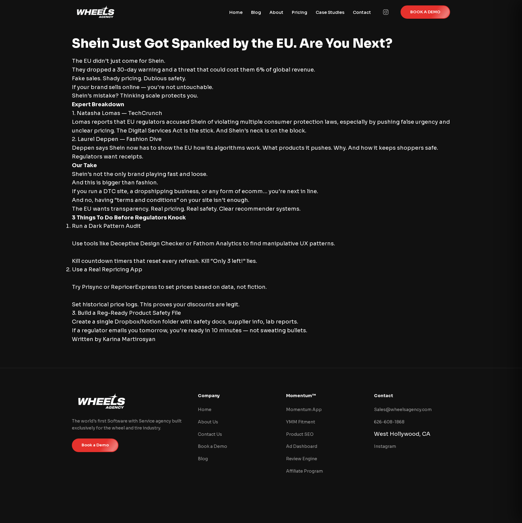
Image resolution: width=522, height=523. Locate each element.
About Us (208, 422)
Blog (256, 12)
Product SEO (300, 434)
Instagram (385, 446)
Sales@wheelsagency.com (403, 409)
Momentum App (304, 409)
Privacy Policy (381, 507)
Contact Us (210, 434)
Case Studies (330, 12)
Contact (362, 12)
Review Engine (301, 458)
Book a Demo (95, 445)
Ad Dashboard (301, 446)
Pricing (299, 12)
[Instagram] (386, 12)
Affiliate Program (304, 471)
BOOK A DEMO (425, 11)
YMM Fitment (300, 422)
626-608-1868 (389, 422)
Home (236, 12)
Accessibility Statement (426, 507)
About (276, 12)
